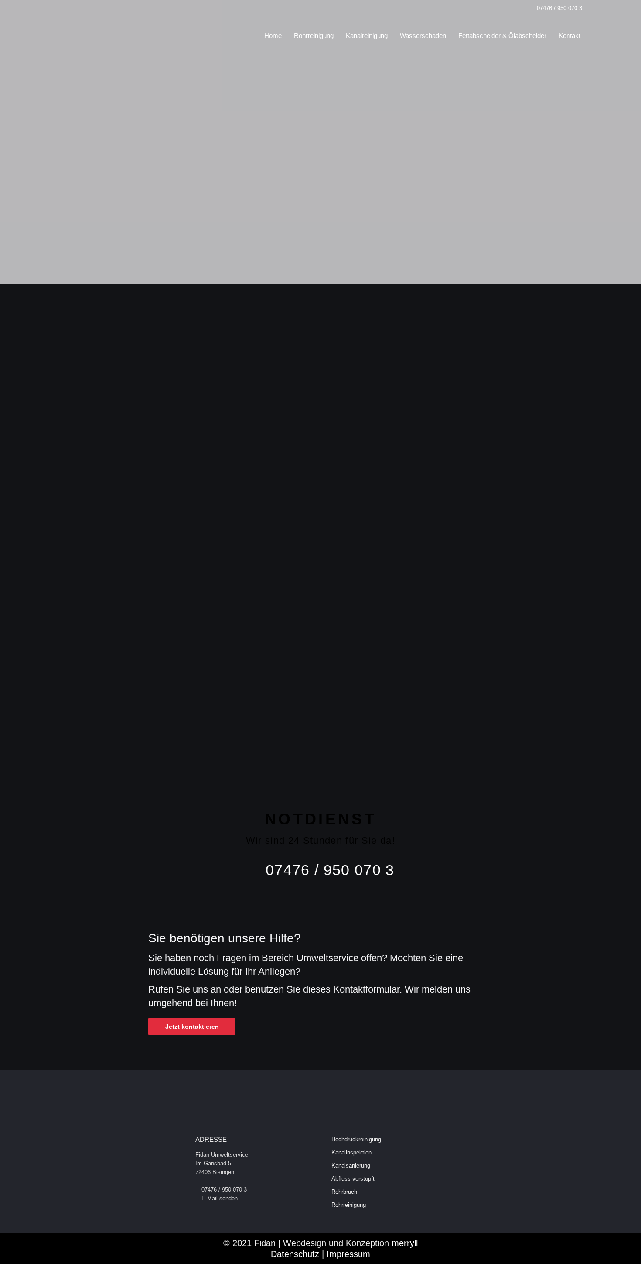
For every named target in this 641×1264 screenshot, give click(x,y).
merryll (405, 1243)
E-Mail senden (219, 1198)
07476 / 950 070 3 (559, 8)
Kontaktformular (156, 555)
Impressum (348, 1254)
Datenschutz (295, 1254)
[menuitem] (273, 35)
